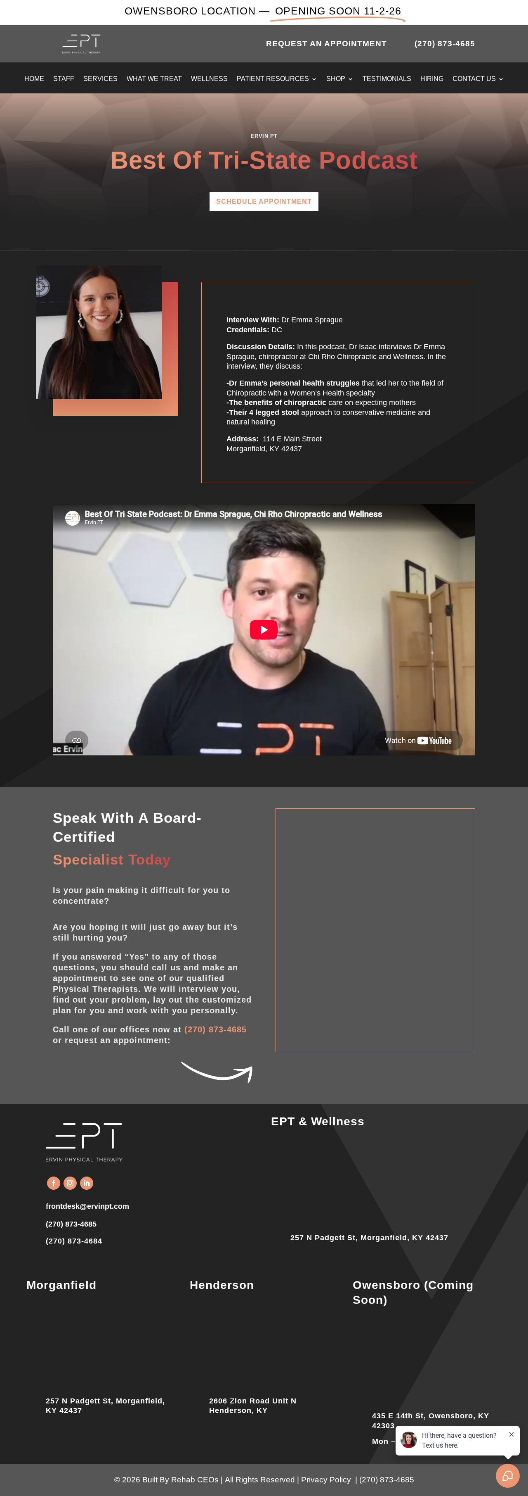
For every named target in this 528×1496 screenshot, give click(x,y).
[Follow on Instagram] (70, 1183)
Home (34, 79)
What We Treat (154, 79)
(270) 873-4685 (215, 1029)
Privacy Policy (327, 1479)
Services (100, 79)
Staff (63, 79)
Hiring (431, 79)
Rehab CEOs (195, 1479)
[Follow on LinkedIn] (86, 1183)
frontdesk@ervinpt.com (87, 1206)
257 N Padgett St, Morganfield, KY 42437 (369, 1238)
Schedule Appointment (264, 201)
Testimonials (387, 79)
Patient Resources (273, 79)
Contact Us (474, 79)
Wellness (209, 79)
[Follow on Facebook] (53, 1183)
